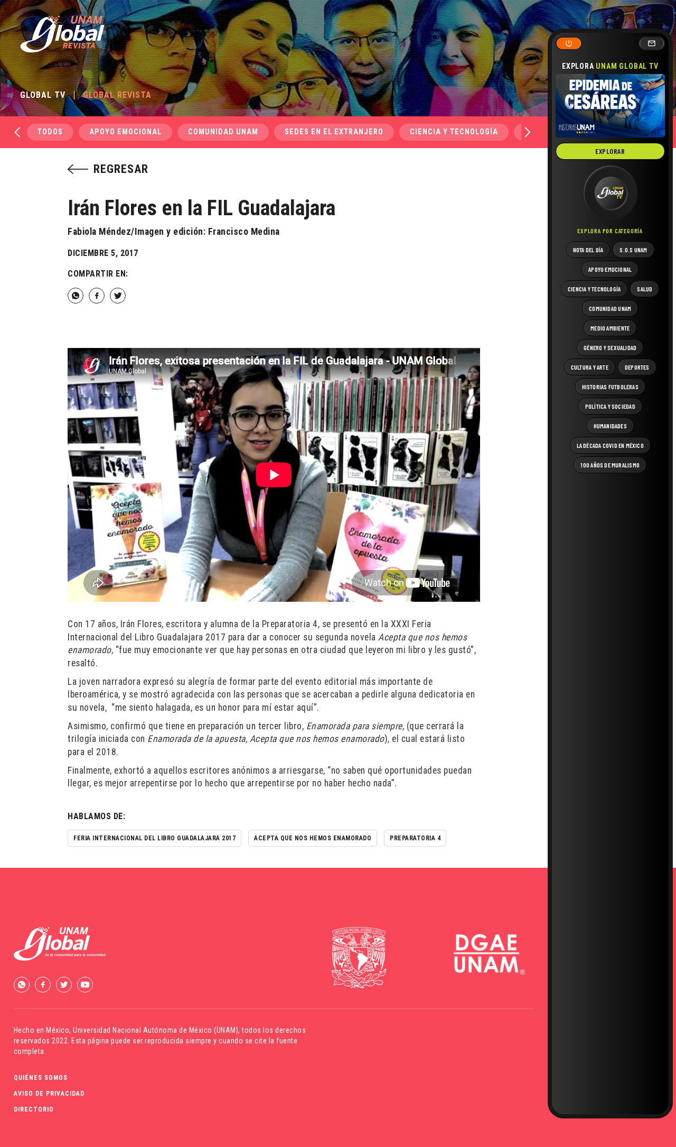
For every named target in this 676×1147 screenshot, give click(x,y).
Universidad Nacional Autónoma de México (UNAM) (155, 1030)
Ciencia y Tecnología (454, 131)
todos (50, 131)
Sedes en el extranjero (334, 131)
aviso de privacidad (49, 1093)
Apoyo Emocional (125, 131)
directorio (34, 1109)
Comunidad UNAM (223, 131)
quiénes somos (41, 1077)
